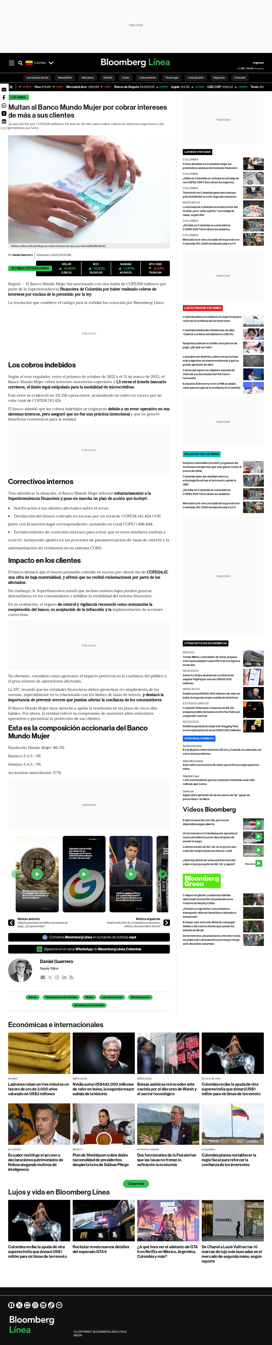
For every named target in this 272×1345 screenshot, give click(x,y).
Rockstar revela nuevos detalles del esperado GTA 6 (101, 1249)
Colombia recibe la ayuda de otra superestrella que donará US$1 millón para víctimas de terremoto (231, 1089)
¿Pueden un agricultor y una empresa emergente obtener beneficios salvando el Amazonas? (209, 912)
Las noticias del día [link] (37, 77)
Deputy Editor (49, 968)
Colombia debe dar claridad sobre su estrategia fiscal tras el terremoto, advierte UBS (209, 480)
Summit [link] (107, 77)
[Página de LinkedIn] (43, 1305)
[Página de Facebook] (11, 1305)
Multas (89, 997)
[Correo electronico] (43, 977)
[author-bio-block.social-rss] (71, 977)
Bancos (33, 997)
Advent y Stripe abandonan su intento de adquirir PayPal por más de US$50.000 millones (208, 679)
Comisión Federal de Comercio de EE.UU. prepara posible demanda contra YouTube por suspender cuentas (211, 712)
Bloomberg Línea (140, 997)
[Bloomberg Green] (223, 880)
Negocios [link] (219, 77)
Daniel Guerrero (23, 255)
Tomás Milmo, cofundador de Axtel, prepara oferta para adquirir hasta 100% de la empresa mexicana (211, 661)
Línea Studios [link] (196, 77)
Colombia (18, 97)
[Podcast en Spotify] (59, 1305)
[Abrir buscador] (20, 63)
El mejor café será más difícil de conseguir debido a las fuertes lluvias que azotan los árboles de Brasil (209, 926)
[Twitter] (50, 977)
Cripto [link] (125, 77)
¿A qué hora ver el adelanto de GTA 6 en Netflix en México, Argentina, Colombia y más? (167, 1251)
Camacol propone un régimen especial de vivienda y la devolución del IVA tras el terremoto (209, 374)
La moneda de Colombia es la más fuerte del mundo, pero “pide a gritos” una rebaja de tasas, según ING (210, 211)
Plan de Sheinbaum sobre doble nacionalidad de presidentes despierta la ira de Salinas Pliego (101, 1160)
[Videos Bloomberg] (223, 810)
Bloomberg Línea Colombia (89, 1005)
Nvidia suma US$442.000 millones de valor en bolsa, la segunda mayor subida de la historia (103, 1089)
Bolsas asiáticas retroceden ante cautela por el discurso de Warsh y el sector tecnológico (167, 1089)
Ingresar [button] (258, 62)
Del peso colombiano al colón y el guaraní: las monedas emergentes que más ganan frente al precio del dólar (212, 467)
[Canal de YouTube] (27, 1305)
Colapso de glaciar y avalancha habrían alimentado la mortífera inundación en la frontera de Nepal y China (208, 899)
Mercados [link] (88, 77)
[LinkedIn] (64, 977)
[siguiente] (166, 922)
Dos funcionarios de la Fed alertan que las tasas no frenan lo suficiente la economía (166, 1160)
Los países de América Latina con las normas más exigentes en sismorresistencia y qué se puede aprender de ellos (211, 360)
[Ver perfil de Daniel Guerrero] (24, 970)
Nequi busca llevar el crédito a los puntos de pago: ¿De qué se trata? (43, 924)
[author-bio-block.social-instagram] (57, 977)
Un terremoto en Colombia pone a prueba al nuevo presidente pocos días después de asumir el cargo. (210, 837)
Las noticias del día (112, 997)
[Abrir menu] (11, 63)
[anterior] (11, 922)
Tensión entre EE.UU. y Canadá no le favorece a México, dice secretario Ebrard (133, 924)
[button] (4, 89)
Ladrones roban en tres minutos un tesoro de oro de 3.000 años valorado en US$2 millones (38, 1089)
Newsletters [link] (65, 77)
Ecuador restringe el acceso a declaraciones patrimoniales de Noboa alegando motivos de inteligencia (35, 1162)
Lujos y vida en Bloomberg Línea (59, 1192)
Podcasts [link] (240, 77)
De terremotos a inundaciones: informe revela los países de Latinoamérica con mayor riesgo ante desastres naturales (211, 940)
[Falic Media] (240, 68)
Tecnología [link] (171, 77)
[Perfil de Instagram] (35, 1305)
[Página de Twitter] (19, 1305)
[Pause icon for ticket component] (11, 87)
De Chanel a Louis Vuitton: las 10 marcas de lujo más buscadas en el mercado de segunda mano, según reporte (232, 1254)
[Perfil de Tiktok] (51, 1305)
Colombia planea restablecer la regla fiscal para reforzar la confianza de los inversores (229, 1160)
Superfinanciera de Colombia (61, 997)
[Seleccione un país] (51, 63)
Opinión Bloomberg (199, 738)
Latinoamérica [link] (147, 77)
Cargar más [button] (136, 1184)
